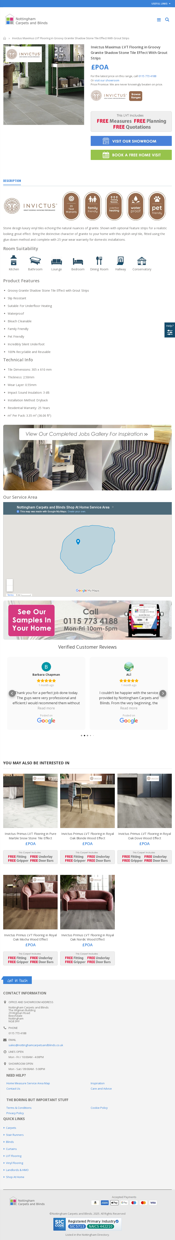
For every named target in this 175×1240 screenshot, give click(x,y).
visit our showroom (107, 80)
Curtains (11, 1149)
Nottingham (89, 1235)
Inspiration (98, 1083)
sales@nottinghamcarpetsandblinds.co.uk (36, 1045)
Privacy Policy (15, 1113)
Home (4, 38)
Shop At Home (15, 1177)
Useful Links (160, 3)
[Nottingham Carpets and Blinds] (30, 1201)
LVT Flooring (13, 1156)
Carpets (11, 1128)
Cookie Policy (99, 1108)
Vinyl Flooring (14, 1163)
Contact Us (13, 1088)
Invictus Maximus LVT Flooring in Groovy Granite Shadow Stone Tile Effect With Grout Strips (129, 52)
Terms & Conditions (19, 1108)
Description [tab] (12, 180)
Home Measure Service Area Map (28, 1083)
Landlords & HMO (17, 1170)
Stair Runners (15, 1135)
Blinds (10, 1142)
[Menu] (159, 20)
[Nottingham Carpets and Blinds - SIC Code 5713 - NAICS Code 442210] (87, 1224)
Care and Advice (101, 1088)
